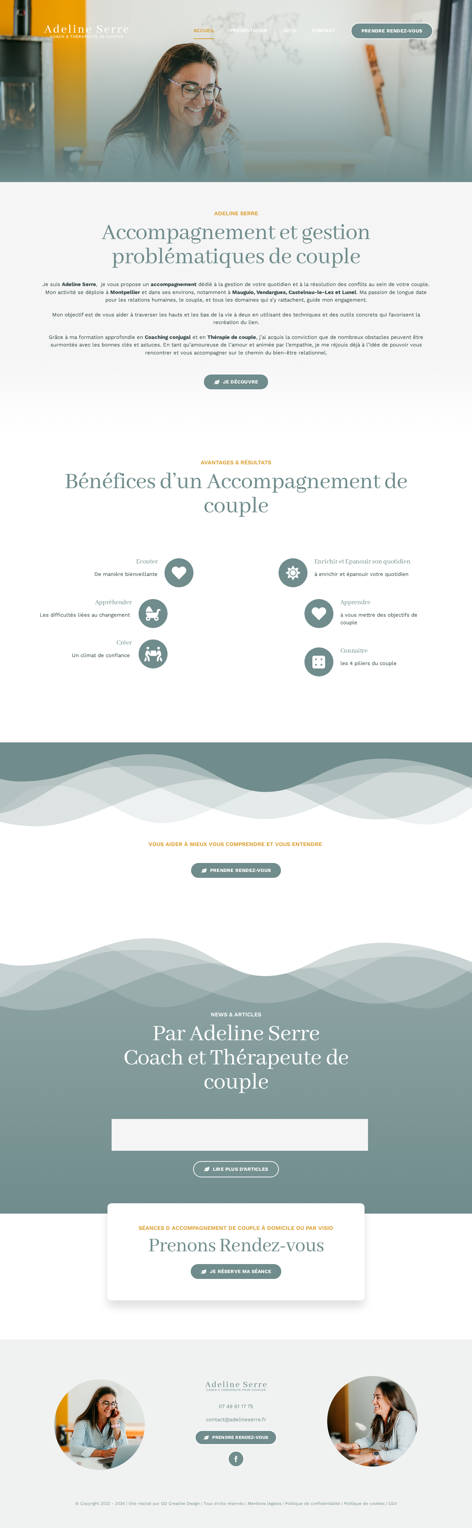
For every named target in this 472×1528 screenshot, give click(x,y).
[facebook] (236, 1459)
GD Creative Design (180, 1503)
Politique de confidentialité (312, 1503)
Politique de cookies (364, 1503)
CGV (392, 1503)
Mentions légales (264, 1503)
